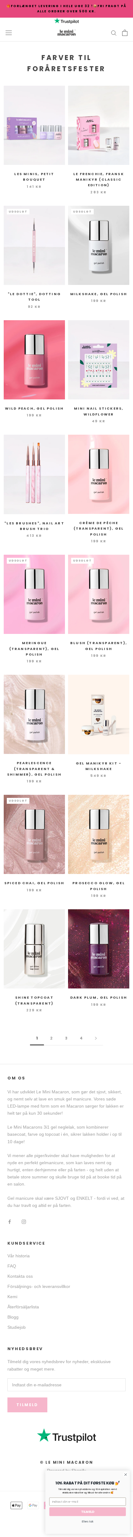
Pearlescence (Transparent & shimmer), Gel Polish (34, 768)
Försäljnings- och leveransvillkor (38, 1286)
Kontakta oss (20, 1276)
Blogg (13, 1317)
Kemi (12, 1296)
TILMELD (87, 1511)
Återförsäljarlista (23, 1306)
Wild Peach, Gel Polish (34, 408)
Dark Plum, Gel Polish (98, 997)
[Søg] (114, 32)
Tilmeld (27, 1404)
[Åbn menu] (9, 32)
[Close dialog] (125, 1474)
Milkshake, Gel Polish (98, 293)
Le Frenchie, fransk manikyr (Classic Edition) (98, 179)
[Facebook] (9, 1221)
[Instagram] (24, 1221)
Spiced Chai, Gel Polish (34, 882)
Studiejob (16, 1327)
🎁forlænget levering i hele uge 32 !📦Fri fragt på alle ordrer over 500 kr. (66, 9)
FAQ (11, 1266)
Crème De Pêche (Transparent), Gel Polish (99, 528)
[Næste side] (96, 1038)
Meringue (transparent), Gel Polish (34, 648)
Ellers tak (87, 1521)
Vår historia (18, 1255)
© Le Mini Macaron (66, 1462)
